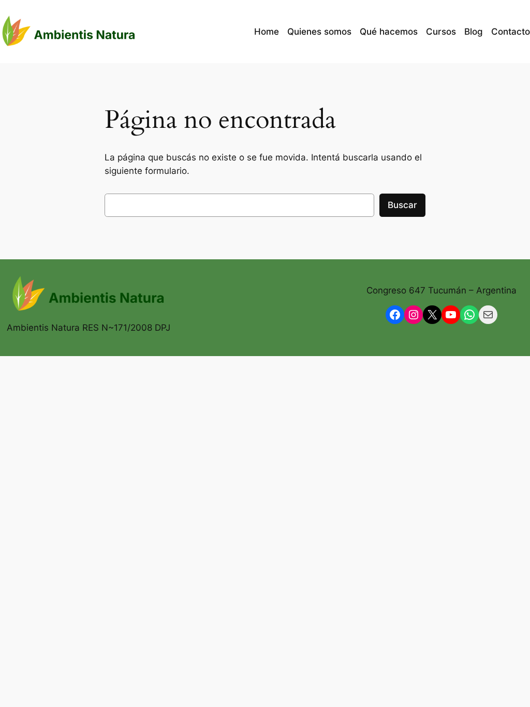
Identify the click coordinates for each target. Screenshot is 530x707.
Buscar (402, 205)
